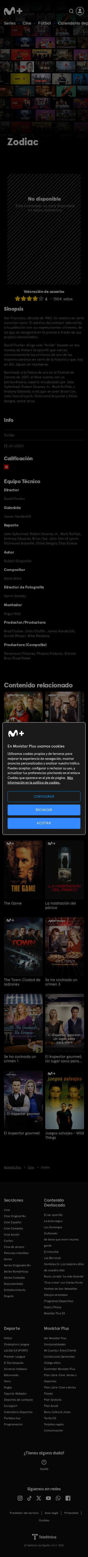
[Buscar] (71, 11)
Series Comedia (14, 1277)
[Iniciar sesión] (80, 11)
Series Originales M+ (17, 1265)
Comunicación (53, 1430)
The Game (13, 903)
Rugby (8, 1387)
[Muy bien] (41, 298)
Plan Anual (51, 1406)
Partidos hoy (12, 1418)
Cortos (8, 1240)
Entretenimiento (15, 1290)
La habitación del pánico (60, 905)
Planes (48, 1393)
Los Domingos (53, 1227)
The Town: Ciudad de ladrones (22, 982)
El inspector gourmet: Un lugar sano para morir (63, 1058)
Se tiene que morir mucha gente (61, 1242)
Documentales (13, 1284)
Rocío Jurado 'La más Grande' (64, 1276)
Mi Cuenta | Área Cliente (60, 1350)
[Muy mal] (17, 298)
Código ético (52, 1363)
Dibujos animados (55, 1295)
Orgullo (9, 1296)
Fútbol (44, 23)
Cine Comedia (13, 1228)
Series (10, 23)
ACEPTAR (44, 823)
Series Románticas (16, 1271)
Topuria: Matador (15, 1393)
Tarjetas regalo (54, 1424)
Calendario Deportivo (18, 1412)
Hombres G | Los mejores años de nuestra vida (64, 1267)
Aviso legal (51, 1513)
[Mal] (23, 298)
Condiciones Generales (59, 1356)
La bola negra (53, 1221)
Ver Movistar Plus (55, 1338)
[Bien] (35, 298)
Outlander (51, 1233)
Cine (26, 23)
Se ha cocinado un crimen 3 (61, 982)
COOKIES (44, 1520)
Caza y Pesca (52, 1307)
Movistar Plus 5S (54, 1313)
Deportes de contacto (18, 1399)
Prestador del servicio (24, 1513)
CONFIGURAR (44, 796)
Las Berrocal (52, 1258)
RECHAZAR (44, 810)
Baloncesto (11, 1375)
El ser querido (53, 1215)
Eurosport (10, 1406)
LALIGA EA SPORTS (16, 1350)
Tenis (7, 1381)
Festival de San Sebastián (60, 1288)
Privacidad (71, 1513)
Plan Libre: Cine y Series (60, 1387)
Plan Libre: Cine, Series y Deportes (60, 1378)
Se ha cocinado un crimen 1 (20, 1058)
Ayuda (44, 1469)
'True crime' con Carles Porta (63, 1282)
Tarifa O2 (50, 1418)
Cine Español (12, 1222)
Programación (13, 1424)
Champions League (16, 1344)
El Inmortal (51, 1252)
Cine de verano (14, 1247)
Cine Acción (12, 1234)
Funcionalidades (55, 1344)
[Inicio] (13, 11)
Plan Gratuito (53, 1399)
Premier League (14, 1356)
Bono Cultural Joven (57, 1412)
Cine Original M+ (15, 1216)
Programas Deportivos (58, 1301)
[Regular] (29, 298)
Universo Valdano (15, 1369)
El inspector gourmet (22, 1133)
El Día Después (13, 1363)
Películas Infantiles (16, 1253)
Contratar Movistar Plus (59, 1369)
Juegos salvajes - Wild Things (64, 1135)
